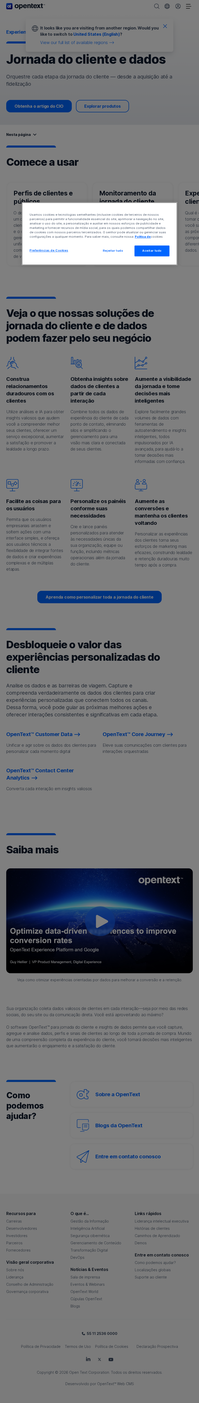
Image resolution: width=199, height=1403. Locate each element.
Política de (143, 237)
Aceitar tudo (152, 251)
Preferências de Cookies (49, 250)
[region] (99, 233)
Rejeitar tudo (113, 251)
